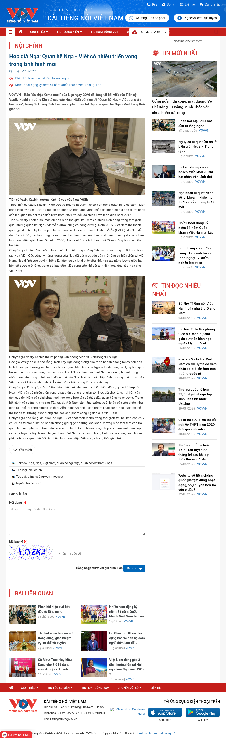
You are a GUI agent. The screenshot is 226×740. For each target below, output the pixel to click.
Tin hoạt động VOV (104, 32)
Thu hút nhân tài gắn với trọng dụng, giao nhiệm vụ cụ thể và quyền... (55, 638)
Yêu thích (25, 450)
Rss (154, 4)
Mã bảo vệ (18, 541)
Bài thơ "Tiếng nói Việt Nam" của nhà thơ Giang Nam (196, 308)
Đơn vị (171, 4)
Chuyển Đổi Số (130, 689)
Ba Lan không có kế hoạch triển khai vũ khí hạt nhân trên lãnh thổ (195, 172)
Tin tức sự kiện (70, 33)
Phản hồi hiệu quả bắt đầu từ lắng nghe (42, 78)
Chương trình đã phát (151, 18)
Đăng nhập (212, 4)
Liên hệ (190, 4)
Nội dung (17, 502)
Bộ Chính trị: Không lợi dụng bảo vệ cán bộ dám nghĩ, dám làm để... (127, 638)
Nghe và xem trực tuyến (201, 18)
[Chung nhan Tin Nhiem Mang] (127, 711)
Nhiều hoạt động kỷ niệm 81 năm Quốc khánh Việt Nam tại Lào (58, 85)
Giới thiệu (40, 33)
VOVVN (60, 616)
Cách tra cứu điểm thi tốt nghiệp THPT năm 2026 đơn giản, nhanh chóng (197, 424)
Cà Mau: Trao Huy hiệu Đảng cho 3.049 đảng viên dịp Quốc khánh (55, 664)
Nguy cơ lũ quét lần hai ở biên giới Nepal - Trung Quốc (197, 146)
